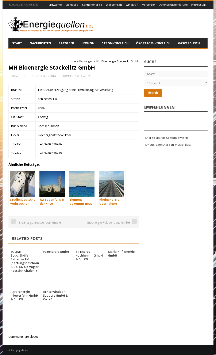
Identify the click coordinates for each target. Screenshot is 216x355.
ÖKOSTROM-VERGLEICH (153, 43)
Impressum (198, 5)
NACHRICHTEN (40, 43)
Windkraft (132, 5)
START (17, 43)
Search (153, 92)
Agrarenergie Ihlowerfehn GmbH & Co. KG (24, 295)
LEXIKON (88, 43)
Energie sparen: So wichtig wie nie (167, 138)
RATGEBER (66, 43)
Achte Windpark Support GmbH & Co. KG (55, 295)
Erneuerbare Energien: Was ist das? (168, 145)
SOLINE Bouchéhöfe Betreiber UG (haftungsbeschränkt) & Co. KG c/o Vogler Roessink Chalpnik (27, 261)
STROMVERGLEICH (115, 43)
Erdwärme (55, 5)
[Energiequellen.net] (50, 23)
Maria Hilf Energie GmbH (121, 253)
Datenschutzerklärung (173, 5)
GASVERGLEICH (189, 43)
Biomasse (72, 5)
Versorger (148, 5)
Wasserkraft (114, 5)
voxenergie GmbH (56, 252)
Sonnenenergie (92, 5)
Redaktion (19, 76)
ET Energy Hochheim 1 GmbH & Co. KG (89, 255)
